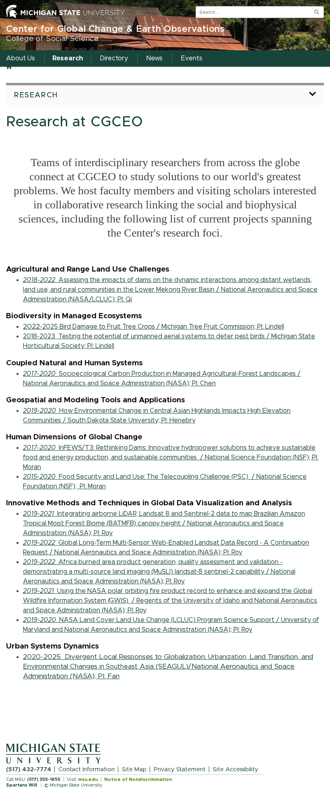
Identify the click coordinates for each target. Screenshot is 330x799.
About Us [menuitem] (20, 58)
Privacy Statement (180, 769)
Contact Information (86, 769)
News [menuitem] (154, 58)
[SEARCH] (317, 12)
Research (36, 95)
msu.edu (88, 779)
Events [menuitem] (191, 58)
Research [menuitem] (67, 58)
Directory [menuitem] (114, 58)
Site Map (134, 769)
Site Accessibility (235, 769)
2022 (153, 326)
